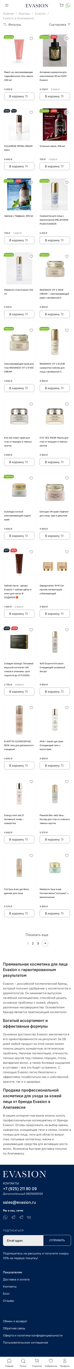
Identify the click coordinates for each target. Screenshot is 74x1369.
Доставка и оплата (16, 1279)
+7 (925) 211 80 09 (20, 1188)
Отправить (57, 1240)
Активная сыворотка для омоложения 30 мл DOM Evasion (53, 76)
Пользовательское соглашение (25, 1342)
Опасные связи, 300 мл (52, 146)
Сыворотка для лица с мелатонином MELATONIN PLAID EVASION (54, 219)
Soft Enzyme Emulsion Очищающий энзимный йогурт (52, 667)
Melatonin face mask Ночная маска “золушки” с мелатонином (54, 893)
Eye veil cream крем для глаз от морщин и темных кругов (18, 441)
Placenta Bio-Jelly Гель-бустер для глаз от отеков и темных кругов (55, 819)
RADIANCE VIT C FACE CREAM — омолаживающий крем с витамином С (54, 293)
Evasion (40, 13)
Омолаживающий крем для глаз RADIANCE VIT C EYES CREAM (19, 367)
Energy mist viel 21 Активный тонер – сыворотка (14, 819)
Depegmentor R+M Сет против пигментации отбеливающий (52, 589)
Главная (8, 13)
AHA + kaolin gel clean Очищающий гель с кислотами (51, 745)
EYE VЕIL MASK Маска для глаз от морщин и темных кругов (54, 441)
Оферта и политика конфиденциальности (33, 1335)
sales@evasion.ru (19, 1202)
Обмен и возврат (15, 1321)
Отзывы (8, 1301)
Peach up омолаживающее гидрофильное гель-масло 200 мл (18, 76)
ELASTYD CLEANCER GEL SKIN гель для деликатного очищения (19, 745)
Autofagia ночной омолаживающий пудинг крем (17, 515)
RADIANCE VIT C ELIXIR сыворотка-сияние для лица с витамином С (52, 367)
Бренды (24, 13)
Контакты (10, 1286)
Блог (6, 1293)
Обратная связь (14, 1328)
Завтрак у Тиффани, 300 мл (18, 215)
